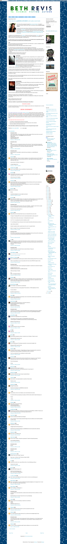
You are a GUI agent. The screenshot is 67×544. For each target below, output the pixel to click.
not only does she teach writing (38, 31)
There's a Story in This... (52, 240)
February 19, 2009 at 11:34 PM (15, 275)
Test (11, 460)
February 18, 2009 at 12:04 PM (15, 195)
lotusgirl (11, 172)
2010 (48, 197)
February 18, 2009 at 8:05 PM (15, 237)
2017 (48, 187)
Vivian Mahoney (13, 252)
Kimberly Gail (12, 372)
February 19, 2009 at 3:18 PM (15, 250)
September (50, 204)
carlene (11, 499)
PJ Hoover (12, 180)
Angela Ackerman (13, 453)
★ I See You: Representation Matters (52, 118)
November (50, 201)
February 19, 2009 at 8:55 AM (15, 245)
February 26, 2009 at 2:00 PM (15, 478)
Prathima (12, 277)
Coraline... (49, 261)
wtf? (48, 219)
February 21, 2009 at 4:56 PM (15, 354)
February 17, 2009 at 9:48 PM (15, 148)
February (49, 214)
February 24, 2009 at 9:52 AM (15, 458)
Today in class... (50, 250)
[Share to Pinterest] (26, 128)
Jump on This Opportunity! (52, 234)
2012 (48, 194)
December (50, 200)
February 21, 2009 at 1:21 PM (15, 346)
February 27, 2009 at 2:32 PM (15, 489)
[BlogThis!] (23, 128)
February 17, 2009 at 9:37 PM (15, 139)
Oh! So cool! (50, 254)
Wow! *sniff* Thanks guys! (52, 235)
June (49, 208)
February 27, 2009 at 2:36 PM (15, 497)
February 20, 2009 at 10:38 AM (15, 293)
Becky (11, 341)
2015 (48, 190)
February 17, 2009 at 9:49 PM (15, 154)
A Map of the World (51, 262)
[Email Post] (21, 128)
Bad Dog (49, 246)
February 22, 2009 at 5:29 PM (15, 382)
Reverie (11, 467)
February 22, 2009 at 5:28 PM (15, 375)
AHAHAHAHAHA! (51, 278)
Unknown (12, 212)
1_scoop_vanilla (13, 475)
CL (10, 239)
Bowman (12, 188)
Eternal (37, 35)
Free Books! (50, 274)
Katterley (12, 348)
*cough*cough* (50, 269)
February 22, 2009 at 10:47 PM (15, 413)
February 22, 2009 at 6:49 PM (15, 400)
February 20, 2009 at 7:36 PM (15, 332)
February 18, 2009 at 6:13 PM (15, 210)
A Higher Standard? (51, 280)
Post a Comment (12, 528)
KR (11, 325)
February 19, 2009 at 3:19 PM (15, 255)
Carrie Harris (12, 415)
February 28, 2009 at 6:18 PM (15, 521)
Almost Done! (50, 243)
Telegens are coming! (51, 231)
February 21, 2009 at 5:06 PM (15, 364)
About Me (12, 156)
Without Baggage (50, 158)
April (49, 211)
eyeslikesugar (12, 409)
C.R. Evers (12, 356)
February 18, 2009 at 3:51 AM (15, 170)
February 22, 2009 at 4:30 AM (15, 370)
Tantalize (23, 35)
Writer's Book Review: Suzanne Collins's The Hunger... (52, 288)
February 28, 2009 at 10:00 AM (15, 505)
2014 (48, 191)
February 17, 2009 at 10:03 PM (15, 165)
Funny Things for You (51, 266)
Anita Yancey (12, 437)
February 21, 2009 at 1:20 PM (15, 339)
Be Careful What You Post (52, 258)
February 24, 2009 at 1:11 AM (15, 446)
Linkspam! (49, 277)
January (49, 291)
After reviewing (34, 24)
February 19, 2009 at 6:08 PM (15, 262)
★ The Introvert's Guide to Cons (51, 109)
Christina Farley (13, 167)
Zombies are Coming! (51, 232)
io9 (47, 137)
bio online (24, 31)
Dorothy (11, 197)
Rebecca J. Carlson (13, 257)
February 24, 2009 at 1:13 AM (15, 451)
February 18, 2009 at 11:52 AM (15, 186)
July (48, 207)
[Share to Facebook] (25, 128)
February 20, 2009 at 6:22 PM (15, 299)
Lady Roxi (12, 377)
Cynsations (23, 29)
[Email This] (22, 128)
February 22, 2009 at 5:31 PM (15, 389)
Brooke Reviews (13, 284)
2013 (48, 193)
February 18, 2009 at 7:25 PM (15, 229)
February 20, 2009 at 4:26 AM (15, 282)
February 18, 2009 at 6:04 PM (15, 202)
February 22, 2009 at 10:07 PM (15, 407)
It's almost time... (50, 220)
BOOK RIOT (49, 149)
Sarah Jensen (12, 301)
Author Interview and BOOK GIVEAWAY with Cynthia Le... (52, 252)
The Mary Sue (49, 142)
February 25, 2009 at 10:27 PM (15, 473)
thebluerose (12, 423)
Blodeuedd (12, 366)
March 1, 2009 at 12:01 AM (14, 526)
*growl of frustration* (51, 242)
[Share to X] (24, 128)
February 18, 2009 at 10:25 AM (15, 178)
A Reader (12, 402)
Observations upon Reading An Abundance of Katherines (52, 224)
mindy (11, 295)
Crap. (49, 222)
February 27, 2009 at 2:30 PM (15, 484)
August (49, 205)
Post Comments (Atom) (28, 536)
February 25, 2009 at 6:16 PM (15, 465)
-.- (10, 391)
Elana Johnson (13, 480)
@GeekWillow (12, 315)
